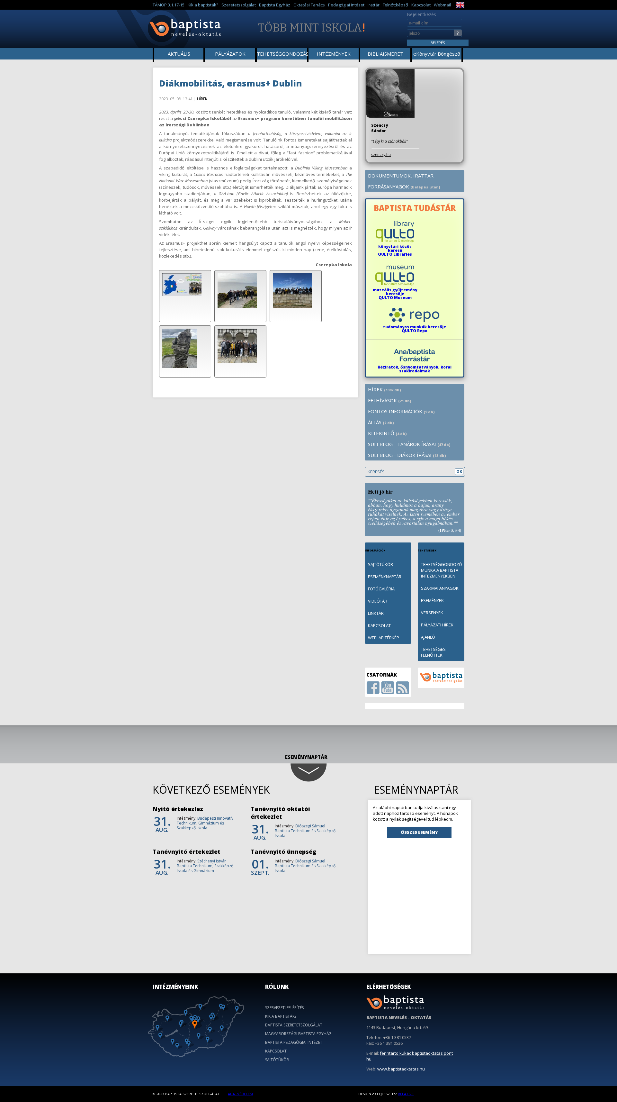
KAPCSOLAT (379, 625)
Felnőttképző (395, 5)
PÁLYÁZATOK (230, 53)
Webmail (442, 5)
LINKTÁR (376, 613)
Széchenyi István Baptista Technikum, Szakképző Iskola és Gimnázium (205, 865)
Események (432, 600)
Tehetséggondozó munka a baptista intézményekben (441, 570)
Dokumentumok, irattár (401, 175)
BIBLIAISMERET (385, 53)
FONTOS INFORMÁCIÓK (401, 411)
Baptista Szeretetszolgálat (293, 1025)
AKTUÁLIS (179, 53)
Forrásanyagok (404, 186)
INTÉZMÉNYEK (334, 53)
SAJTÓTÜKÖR (380, 564)
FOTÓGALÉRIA (381, 589)
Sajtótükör (277, 1059)
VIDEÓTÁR (377, 601)
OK (459, 471)
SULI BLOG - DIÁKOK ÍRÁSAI (407, 455)
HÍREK (202, 99)
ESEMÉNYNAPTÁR (384, 576)
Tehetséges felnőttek (433, 652)
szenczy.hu (381, 154)
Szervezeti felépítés (284, 1007)
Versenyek (432, 612)
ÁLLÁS (381, 422)
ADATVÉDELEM (240, 1093)
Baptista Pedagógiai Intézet (293, 1042)
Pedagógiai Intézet (346, 5)
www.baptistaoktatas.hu (401, 1069)
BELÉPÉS (438, 42)
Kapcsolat (421, 5)
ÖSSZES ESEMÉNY (419, 832)
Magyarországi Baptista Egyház (298, 1033)
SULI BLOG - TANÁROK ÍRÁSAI (409, 444)
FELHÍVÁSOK (389, 400)
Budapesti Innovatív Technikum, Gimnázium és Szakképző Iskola (205, 823)
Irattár (374, 5)
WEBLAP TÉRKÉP (383, 638)
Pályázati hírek (437, 625)
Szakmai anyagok (440, 588)
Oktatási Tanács (309, 5)
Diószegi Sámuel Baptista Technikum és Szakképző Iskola (305, 830)
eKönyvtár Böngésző (436, 53)
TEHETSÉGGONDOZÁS (282, 53)
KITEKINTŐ (387, 433)
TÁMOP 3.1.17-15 (168, 5)
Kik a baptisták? (203, 5)
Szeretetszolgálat (238, 5)
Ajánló (428, 637)
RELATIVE (406, 1093)
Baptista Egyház (274, 5)
